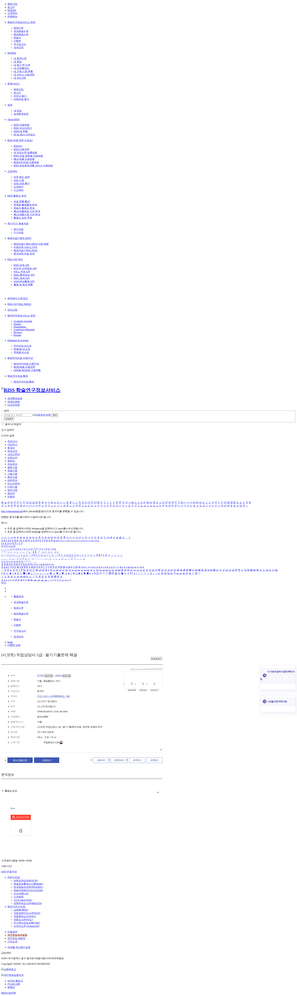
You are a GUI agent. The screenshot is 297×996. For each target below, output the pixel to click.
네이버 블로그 (15, 980)
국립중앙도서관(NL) (25, 916)
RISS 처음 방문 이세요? (20, 140)
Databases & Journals (17, 340)
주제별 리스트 (21, 352)
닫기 (3, 582)
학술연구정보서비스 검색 (21, 22)
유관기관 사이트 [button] (16, 906)
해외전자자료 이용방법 (26, 162)
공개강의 (19, 47)
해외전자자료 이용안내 (20, 358)
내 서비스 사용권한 (24, 74)
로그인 (11, 7)
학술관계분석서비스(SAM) (28, 890)
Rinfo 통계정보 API (24, 275)
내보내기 (101, 760)
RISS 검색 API (21, 265)
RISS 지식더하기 (23, 128)
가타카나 (12, 444)
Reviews (18, 332)
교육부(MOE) (21, 910)
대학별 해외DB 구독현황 (27, 370)
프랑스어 (12, 457)
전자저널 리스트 (23, 345)
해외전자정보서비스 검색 (21, 315)
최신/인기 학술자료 (17, 223)
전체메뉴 (12, 16)
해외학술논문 (21, 34)
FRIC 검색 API (21, 278)
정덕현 (40, 675)
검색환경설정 (21, 114)
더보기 (158, 792)
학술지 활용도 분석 (24, 208)
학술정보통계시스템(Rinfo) (28, 884)
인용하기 (46, 760)
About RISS (13, 119)
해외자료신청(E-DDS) (19, 238)
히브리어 (12, 464)
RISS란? (18, 146)
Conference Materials (24, 329)
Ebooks (17, 324)
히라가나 (12, 441)
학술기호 (12, 470)
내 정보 (18, 110)
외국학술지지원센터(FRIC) (28, 887)
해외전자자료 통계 (17, 376)
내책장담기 (119, 760)
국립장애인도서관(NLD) (27, 913)
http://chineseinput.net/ (12, 511)
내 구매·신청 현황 (23, 71)
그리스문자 (13, 454)
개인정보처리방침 (17, 935)
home (10, 642)
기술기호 (12, 474)
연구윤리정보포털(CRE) (27, 923)
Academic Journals (23, 321)
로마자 (11, 493)
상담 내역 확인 (22, 183)
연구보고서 (20, 44)
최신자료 (19, 229)
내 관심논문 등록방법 (25, 152)
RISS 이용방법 (21, 125)
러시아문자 (13, 483)
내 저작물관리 (21, 68)
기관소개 (12, 941)
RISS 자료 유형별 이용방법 (28, 156)
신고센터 (19, 190)
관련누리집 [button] (13, 877)
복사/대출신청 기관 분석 (27, 214)
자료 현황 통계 (22, 201)
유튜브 (11, 987)
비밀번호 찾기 (21, 99)
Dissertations (20, 326)
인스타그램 (13, 984)
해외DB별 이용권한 (24, 367)
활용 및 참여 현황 (23, 284)
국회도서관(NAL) (23, 919)
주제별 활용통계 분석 (25, 204)
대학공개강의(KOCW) (26, 880)
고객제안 (19, 186)
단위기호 (12, 487)
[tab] (11, 790)
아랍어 (11, 496)
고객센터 (12, 13)
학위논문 (19, 28)
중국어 (11, 448)
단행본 (17, 41)
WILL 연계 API (22, 271)
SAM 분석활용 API (24, 281)
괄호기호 (12, 467)
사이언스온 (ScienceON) (26, 926)
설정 (9, 105)
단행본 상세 (13, 645)
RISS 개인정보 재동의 (19, 304)
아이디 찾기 (20, 96)
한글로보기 (156, 658)
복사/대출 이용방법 (24, 159)
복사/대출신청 (20, 760)
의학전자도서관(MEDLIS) (28, 903)
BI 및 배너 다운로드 (24, 134)
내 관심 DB (20, 78)
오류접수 (154, 760)
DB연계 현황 (21, 131)
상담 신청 (19, 180)
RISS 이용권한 (21, 149)
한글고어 (12, 451)
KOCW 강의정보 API (25, 268)
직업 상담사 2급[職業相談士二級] (53, 696)
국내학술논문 (21, 31)
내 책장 (18, 61)
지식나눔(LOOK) (23, 900)
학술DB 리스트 (22, 349)
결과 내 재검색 (13, 424)
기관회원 (19, 897)
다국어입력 (13, 405)
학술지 (17, 37)
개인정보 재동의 (16, 938)
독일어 (11, 461)
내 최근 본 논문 (22, 65)
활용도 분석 (11, 790)
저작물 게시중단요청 (18, 947)
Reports (17, 335)
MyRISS (11, 10)
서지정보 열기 (161, 749)
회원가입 (12, 4)
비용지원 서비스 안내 (25, 247)
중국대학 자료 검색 (24, 253)
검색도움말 (13, 401)
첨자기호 (12, 477)
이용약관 (12, 932)
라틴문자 (12, 480)
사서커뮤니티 (21, 893)
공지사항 (12, 310)
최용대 (58, 675)
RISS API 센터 (15, 259)
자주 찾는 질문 (22, 177)
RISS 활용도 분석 (16, 195)
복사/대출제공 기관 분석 (27, 211)
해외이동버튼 (8, 993)
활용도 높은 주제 (23, 217)
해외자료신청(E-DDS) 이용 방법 (31, 244)
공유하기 (137, 760)
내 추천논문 (20, 58)
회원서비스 (13, 83)
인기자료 (19, 232)
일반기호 (12, 490)
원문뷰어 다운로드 (17, 298)
